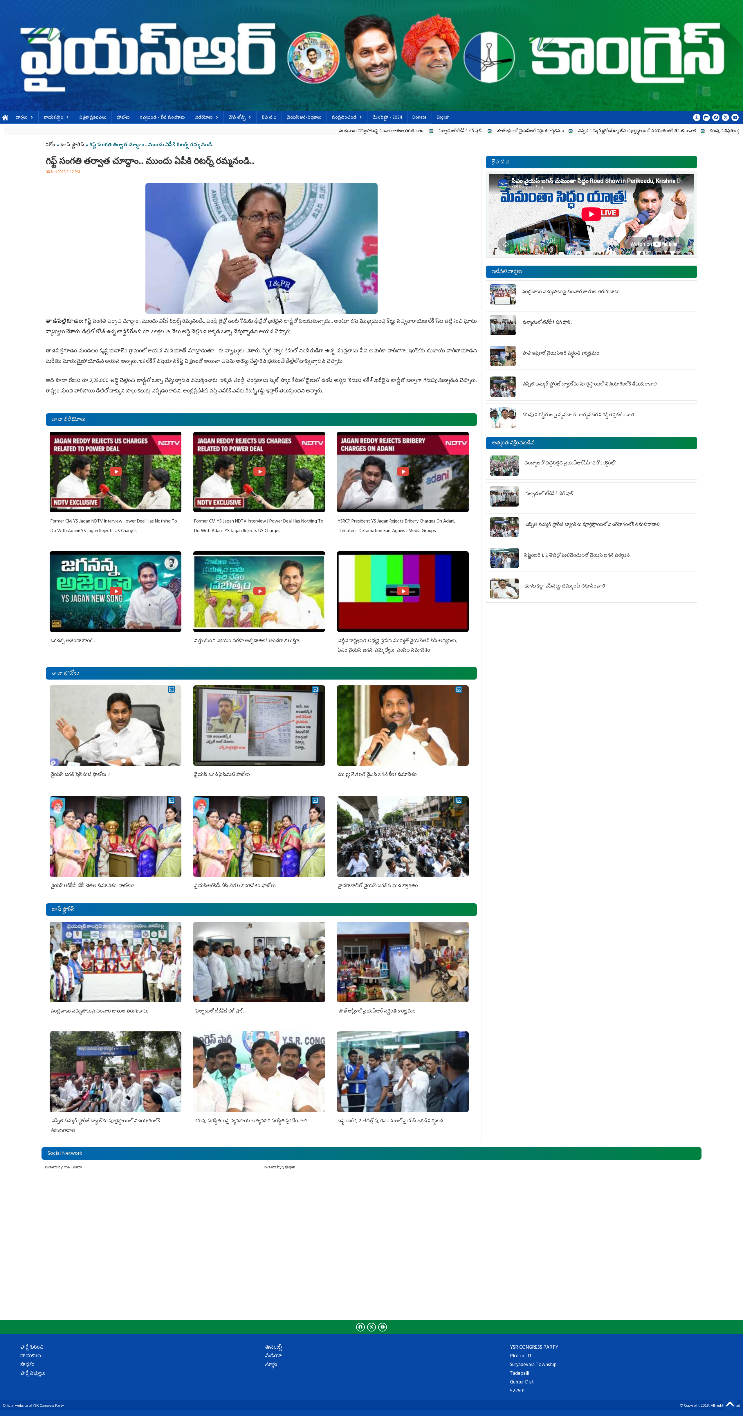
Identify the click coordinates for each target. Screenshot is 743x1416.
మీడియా (273, 1356)
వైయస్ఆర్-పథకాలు (304, 118)
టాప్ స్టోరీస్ (73, 145)
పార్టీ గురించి (32, 1347)
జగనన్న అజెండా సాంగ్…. (74, 641)
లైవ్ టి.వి (269, 118)
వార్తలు (22, 118)
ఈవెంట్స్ (273, 1347)
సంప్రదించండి (344, 118)
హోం (50, 145)
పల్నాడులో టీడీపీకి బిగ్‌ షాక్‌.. (278, 131)
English (443, 118)
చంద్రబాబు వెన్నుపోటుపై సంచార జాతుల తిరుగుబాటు (199, 131)
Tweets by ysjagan (279, 1168)
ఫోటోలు (123, 118)
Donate (419, 118)
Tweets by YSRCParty (63, 1168)
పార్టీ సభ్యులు (33, 1374)
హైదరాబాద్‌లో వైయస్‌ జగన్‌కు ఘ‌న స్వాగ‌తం (378, 886)
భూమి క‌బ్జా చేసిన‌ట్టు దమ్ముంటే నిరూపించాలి (564, 586)
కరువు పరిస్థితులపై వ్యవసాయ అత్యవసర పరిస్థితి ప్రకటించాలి (576, 131)
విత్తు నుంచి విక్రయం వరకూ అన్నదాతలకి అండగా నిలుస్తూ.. (247, 641)
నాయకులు (30, 1356)
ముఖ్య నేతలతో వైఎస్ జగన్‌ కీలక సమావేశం (377, 775)
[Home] (371, 55)
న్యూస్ (271, 1365)
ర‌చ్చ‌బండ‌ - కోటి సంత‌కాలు (162, 118)
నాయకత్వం (53, 118)
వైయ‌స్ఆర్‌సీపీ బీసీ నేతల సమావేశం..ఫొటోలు (235, 886)
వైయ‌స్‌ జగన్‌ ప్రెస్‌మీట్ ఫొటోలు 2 (80, 775)
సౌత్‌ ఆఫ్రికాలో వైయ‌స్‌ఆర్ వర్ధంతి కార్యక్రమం (348, 131)
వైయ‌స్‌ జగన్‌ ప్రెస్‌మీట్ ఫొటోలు (222, 775)
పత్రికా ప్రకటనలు (93, 118)
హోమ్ (5, 118)
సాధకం (27, 1365)
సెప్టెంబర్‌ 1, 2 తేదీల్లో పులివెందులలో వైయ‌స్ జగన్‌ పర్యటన (685, 131)
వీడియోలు (204, 118)
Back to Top (730, 1403)
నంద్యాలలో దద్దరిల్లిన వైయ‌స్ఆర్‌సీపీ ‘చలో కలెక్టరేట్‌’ (570, 463)
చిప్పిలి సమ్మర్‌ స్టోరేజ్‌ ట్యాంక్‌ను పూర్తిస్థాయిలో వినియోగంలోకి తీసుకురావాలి (454, 131)
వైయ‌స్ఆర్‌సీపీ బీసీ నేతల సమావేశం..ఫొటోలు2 (93, 886)
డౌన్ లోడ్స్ (237, 118)
